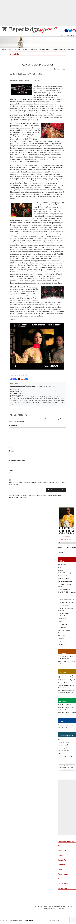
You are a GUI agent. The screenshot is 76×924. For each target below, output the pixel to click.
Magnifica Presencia (64, 630)
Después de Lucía (63, 578)
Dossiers (61, 879)
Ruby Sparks (61, 636)
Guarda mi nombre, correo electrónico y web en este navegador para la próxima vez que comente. (37, 483)
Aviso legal (70, 49)
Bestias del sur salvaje (65, 573)
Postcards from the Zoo (65, 756)
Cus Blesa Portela (59, 69)
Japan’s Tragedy (62, 748)
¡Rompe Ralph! (62, 564)
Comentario (14, 425)
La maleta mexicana (64, 605)
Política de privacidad (30, 49)
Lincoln (60, 621)
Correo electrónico (17, 461)
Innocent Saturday (63, 745)
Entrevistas (62, 865)
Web (11, 470)
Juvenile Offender (63, 750)
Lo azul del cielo (62, 624)
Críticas (60, 846)
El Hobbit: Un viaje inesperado (67, 592)
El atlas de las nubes (64, 589)
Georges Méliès (63, 683)
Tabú (59, 641)
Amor (59, 567)
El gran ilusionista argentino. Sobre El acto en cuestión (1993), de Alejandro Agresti (66, 678)
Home (4, 49)
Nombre (12, 451)
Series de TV (62, 860)
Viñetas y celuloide (64, 888)
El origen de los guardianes (66, 602)
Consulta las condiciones (67, 543)
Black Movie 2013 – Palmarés (67, 712)
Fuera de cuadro (63, 874)
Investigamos (62, 850)
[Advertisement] (38, 13)
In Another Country (63, 742)
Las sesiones (62, 619)
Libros (19, 49)
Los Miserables (62, 627)
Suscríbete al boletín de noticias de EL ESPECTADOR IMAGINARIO (67, 767)
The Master (61, 644)
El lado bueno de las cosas (66, 600)
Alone (59, 739)
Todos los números (58, 49)
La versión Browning (64, 613)
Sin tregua (61, 638)
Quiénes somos (44, 49)
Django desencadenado (65, 581)
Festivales (61, 855)
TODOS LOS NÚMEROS (66, 841)
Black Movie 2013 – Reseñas (66, 705)
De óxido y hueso (63, 576)
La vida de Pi (61, 616)
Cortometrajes (63, 883)
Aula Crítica (11, 49)
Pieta (59, 753)
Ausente (60, 570)
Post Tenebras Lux (63, 633)
